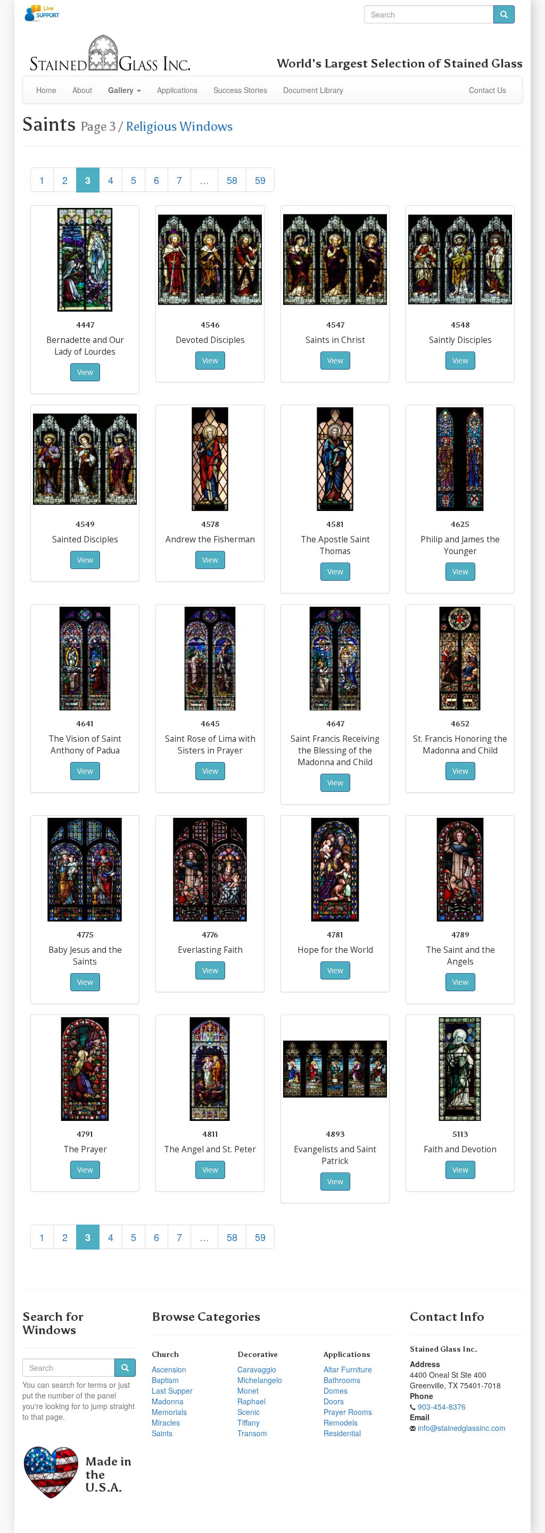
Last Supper (172, 1390)
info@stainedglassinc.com (462, 1427)
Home (46, 90)
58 (232, 180)
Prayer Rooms (348, 1411)
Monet (248, 1390)
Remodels (341, 1422)
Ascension (169, 1369)
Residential (342, 1433)
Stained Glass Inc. (443, 1349)
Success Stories (240, 90)
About (82, 90)
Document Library (313, 90)
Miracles (166, 1422)
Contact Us (487, 90)
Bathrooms (342, 1380)
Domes (336, 1390)
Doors (334, 1401)
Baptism (165, 1380)
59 (260, 180)
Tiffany (248, 1422)
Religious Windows (179, 126)
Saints (162, 1433)
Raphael (251, 1401)
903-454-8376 (442, 1406)
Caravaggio (256, 1369)
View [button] (85, 372)
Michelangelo (259, 1380)
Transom (252, 1433)
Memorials (169, 1411)
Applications (177, 90)
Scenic (248, 1411)
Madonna (168, 1401)
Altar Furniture (348, 1369)
